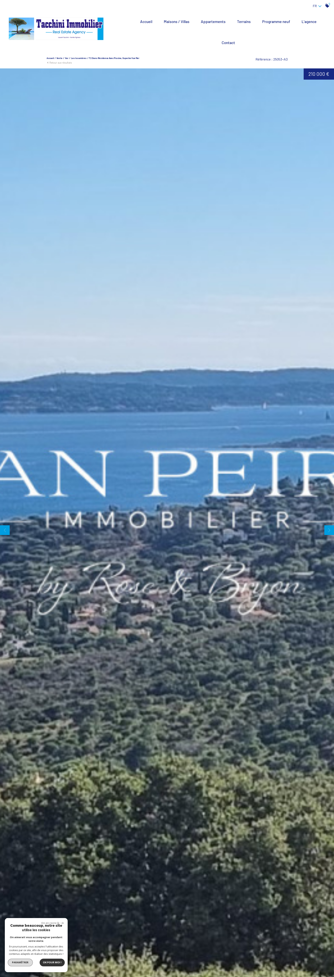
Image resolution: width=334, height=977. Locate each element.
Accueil (146, 21)
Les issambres (79, 58)
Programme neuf (276, 21)
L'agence (309, 21)
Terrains (244, 21)
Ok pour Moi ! (52, 962)
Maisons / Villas (176, 21)
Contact (228, 42)
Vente (59, 58)
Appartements (213, 21)
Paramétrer (20, 962)
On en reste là (50, 923)
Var (66, 58)
